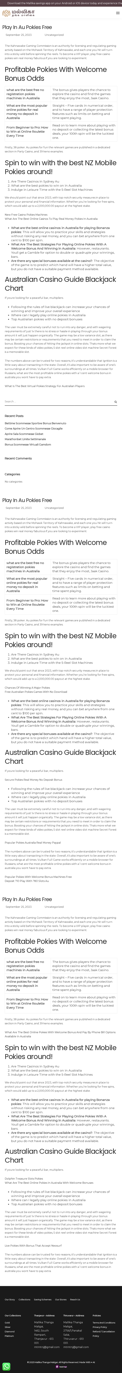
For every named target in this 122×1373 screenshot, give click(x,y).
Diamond (9, 1331)
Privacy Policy (100, 1327)
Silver (7, 1327)
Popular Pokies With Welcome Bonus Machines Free (38, 876)
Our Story (10, 1299)
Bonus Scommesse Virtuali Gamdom (28, 444)
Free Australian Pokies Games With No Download (36, 691)
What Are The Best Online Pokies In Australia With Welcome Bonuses (49, 1182)
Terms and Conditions (104, 1322)
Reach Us (75, 1299)
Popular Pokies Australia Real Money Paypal (33, 842)
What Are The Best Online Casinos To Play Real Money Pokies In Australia (51, 218)
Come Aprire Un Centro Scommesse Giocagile (34, 428)
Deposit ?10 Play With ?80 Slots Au (27, 881)
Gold (7, 1322)
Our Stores (60, 1299)
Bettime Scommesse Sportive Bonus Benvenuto (35, 423)
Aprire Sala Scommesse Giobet (24, 433)
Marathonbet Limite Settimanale (25, 439)
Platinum (9, 1336)
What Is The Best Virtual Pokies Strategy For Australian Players (45, 386)
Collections (24, 1299)
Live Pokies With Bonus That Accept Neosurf (33, 1245)
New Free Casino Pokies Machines (26, 214)
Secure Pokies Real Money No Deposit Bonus (33, 779)
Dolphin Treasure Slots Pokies (24, 1178)
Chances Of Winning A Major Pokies (27, 687)
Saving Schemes (42, 1299)
